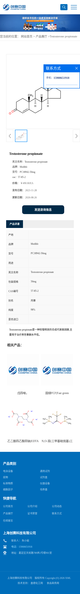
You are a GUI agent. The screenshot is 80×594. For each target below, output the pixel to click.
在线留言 (8, 520)
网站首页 (26, 36)
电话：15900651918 (21, 546)
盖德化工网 (37, 583)
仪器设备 (45, 483)
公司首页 (8, 506)
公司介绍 (32, 506)
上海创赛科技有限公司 (19, 578)
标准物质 (8, 483)
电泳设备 (8, 471)
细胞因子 (8, 489)
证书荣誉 (32, 513)
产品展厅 (41, 36)
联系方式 (57, 513)
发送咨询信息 (43, 209)
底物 (5, 477)
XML (68, 578)
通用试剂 (45, 471)
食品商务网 (53, 583)
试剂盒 (43, 477)
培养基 (43, 489)
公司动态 (57, 506)
